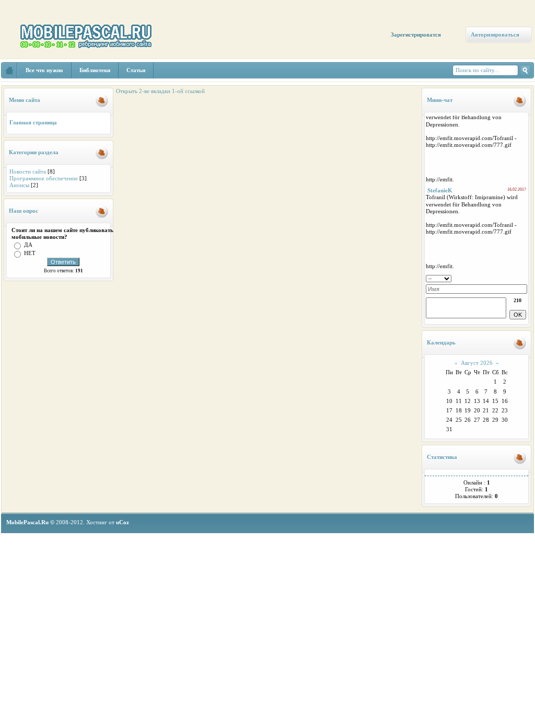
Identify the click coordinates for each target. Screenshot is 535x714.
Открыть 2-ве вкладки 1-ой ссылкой (160, 91)
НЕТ (30, 253)
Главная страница (33, 122)
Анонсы (19, 185)
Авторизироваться (495, 34)
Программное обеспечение (43, 178)
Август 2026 (477, 363)
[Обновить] (523, 277)
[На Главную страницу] (9, 70)
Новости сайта (27, 171)
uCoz (122, 522)
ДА (28, 244)
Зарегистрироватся (416, 34)
